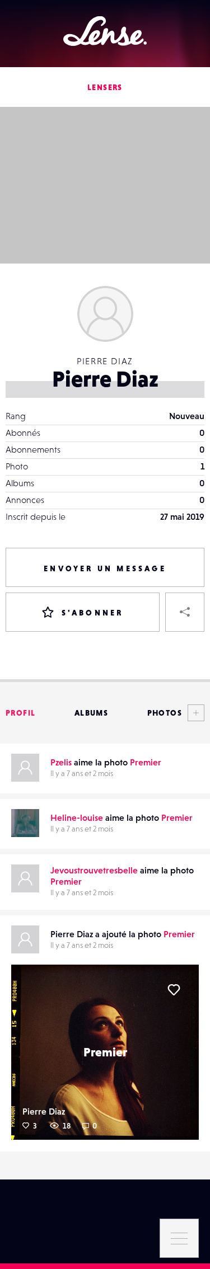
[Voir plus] (193, 712)
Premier (145, 762)
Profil (20, 712)
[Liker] (173, 989)
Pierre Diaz (43, 1111)
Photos (164, 712)
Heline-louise (76, 817)
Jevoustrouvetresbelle (94, 870)
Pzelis (61, 762)
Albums (91, 712)
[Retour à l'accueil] (105, 31)
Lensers (105, 87)
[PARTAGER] (184, 612)
